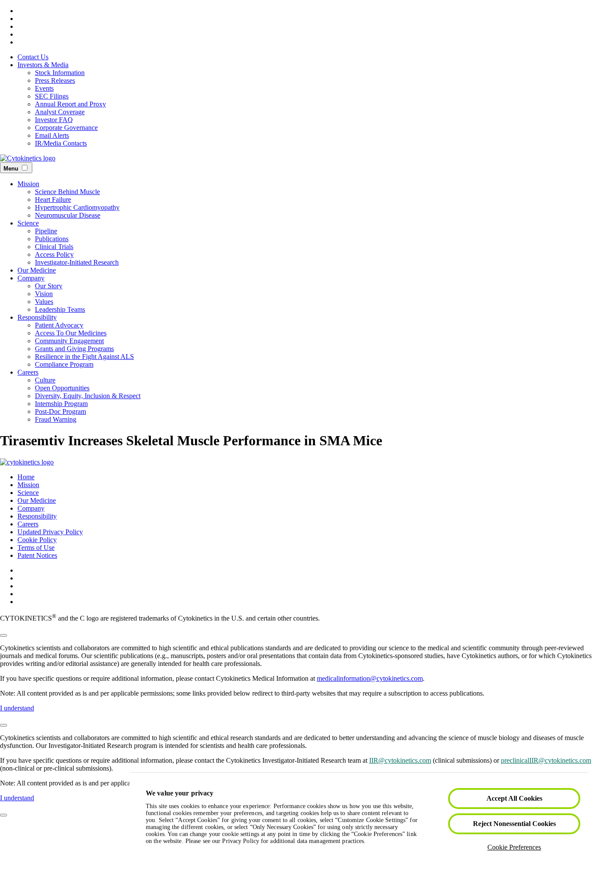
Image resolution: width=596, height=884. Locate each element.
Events (44, 88)
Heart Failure (53, 199)
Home (25, 477)
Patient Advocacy (59, 325)
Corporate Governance (66, 127)
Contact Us (32, 57)
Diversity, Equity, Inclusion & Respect (87, 395)
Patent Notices (37, 555)
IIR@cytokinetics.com (400, 760)
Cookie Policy (37, 539)
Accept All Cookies (514, 798)
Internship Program (61, 403)
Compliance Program (64, 364)
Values (44, 301)
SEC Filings (52, 96)
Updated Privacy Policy (50, 532)
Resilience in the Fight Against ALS (84, 356)
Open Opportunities (62, 388)
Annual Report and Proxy (70, 104)
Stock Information (60, 72)
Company (31, 278)
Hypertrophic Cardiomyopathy (77, 207)
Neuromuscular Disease (67, 215)
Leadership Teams (60, 309)
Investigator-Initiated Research (77, 262)
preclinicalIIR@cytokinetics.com (546, 760)
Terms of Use (36, 547)
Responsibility (37, 317)
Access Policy (54, 254)
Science (28, 223)
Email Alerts (52, 135)
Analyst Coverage (60, 112)
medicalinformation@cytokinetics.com (370, 678)
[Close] (3, 635)
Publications (52, 238)
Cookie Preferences (514, 847)
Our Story (48, 286)
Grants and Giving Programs (74, 348)
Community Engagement (69, 341)
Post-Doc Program (60, 411)
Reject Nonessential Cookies (514, 823)
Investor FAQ (54, 119)
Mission (28, 184)
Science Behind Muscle (67, 191)
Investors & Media (43, 64)
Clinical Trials (54, 246)
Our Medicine (36, 270)
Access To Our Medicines (70, 333)
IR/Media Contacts (61, 143)
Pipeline (46, 231)
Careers (27, 372)
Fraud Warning (55, 419)
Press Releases (55, 80)
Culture (45, 380)
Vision (44, 293)
